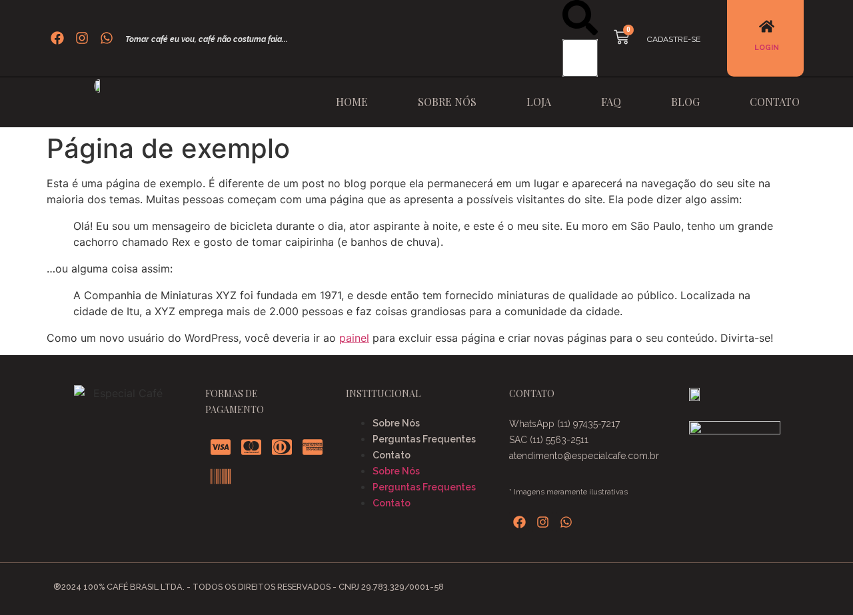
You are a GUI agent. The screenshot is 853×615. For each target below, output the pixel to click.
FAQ (611, 102)
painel (354, 337)
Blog (685, 102)
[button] (580, 19)
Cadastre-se (673, 39)
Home (352, 102)
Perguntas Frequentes (424, 439)
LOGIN (766, 47)
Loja (538, 102)
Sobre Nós (447, 102)
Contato (775, 102)
